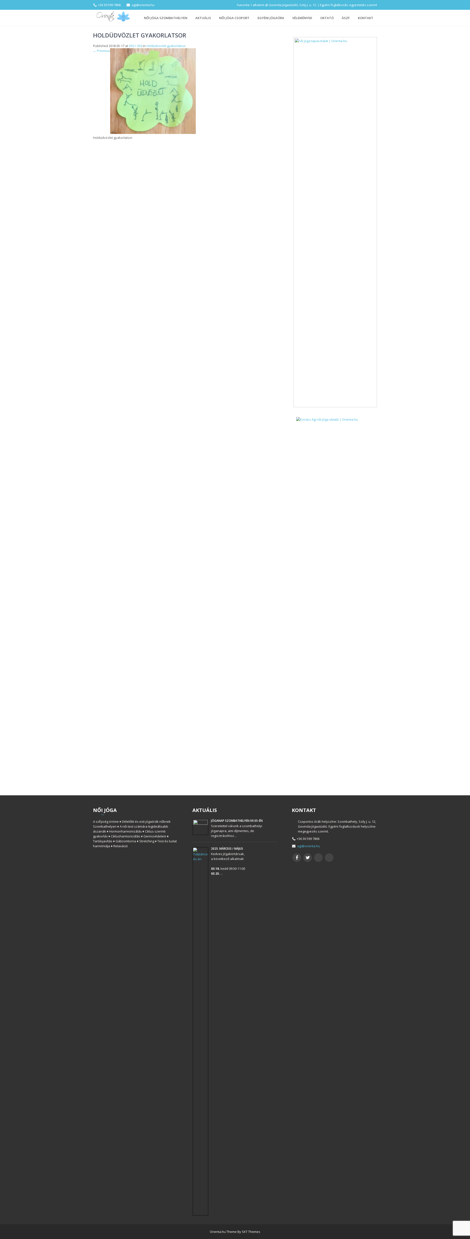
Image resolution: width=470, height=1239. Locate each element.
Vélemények (302, 18)
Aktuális (203, 18)
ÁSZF (346, 18)
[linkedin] (329, 857)
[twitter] (307, 857)
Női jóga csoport (234, 18)
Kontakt (365, 18)
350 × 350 (135, 46)
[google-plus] (318, 857)
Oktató (327, 18)
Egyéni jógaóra (271, 18)
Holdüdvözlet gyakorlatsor (166, 46)
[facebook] (297, 857)
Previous (101, 50)
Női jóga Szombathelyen (165, 18)
